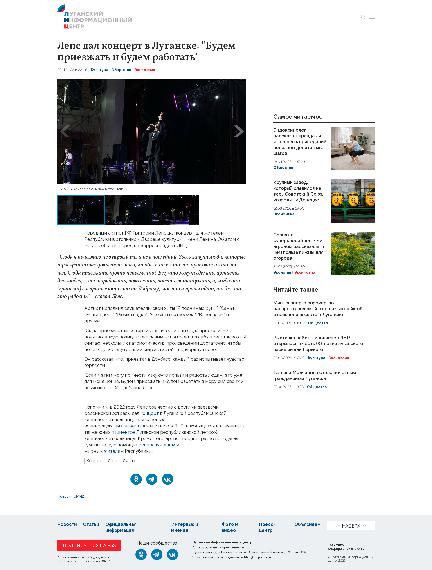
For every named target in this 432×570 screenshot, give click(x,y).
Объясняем (308, 524)
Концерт (94, 461)
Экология (282, 272)
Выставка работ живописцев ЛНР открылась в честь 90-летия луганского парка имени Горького (318, 343)
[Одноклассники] (136, 479)
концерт (149, 413)
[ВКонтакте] (167, 479)
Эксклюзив (145, 70)
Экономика (284, 214)
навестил (135, 426)
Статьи (91, 524)
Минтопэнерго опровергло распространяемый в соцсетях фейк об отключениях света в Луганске (318, 308)
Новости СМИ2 (70, 496)
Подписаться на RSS (89, 545)
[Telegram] (152, 479)
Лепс (112, 461)
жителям (114, 451)
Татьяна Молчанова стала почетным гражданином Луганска (314, 375)
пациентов (123, 432)
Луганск (130, 461)
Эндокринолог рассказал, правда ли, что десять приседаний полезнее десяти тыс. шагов (299, 141)
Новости (67, 524)
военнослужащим (155, 444)
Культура (99, 70)
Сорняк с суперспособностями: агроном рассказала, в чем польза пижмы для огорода (298, 246)
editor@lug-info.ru (256, 557)
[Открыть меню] (372, 17)
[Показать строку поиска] (363, 17)
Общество (121, 70)
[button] (65, 131)
